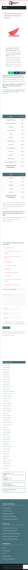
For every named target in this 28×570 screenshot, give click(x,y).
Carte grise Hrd (6, 401)
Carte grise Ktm (6, 413)
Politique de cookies (7, 556)
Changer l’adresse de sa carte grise (10, 528)
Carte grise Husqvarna (7, 405)
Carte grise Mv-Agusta (7, 425)
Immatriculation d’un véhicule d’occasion (11, 533)
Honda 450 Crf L (7, 276)
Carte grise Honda (6, 398)
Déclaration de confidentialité (9, 559)
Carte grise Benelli (6, 367)
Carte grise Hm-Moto (7, 396)
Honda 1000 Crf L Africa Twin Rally (11, 284)
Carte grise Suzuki (6, 451)
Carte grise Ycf (6, 468)
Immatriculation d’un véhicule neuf (10, 530)
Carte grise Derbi (6, 384)
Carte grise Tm (6, 458)
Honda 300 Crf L (7, 269)
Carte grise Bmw (6, 372)
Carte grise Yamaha (7, 465)
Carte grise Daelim (6, 381)
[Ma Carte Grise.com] (14, 3)
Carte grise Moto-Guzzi (7, 422)
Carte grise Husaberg (7, 403)
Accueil (4, 547)
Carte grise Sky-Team (7, 446)
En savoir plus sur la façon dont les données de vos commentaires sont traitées (14, 333)
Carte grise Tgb (6, 456)
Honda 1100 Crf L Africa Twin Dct (11, 272)
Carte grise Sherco (6, 444)
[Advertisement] (14, 83)
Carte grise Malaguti (7, 417)
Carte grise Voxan (6, 463)
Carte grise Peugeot (7, 432)
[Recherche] (25, 3)
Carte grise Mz (6, 427)
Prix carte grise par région (8, 513)
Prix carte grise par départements (10, 516)
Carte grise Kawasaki (7, 410)
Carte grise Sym (6, 453)
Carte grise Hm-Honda (7, 393)
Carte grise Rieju (6, 439)
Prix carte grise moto (7, 511)
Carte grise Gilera (6, 389)
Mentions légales (6, 550)
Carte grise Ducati (6, 386)
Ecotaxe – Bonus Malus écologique (10, 539)
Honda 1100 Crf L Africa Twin (10, 265)
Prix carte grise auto (7, 508)
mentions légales (20, 568)
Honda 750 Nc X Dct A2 (9, 247)
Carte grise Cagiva (6, 377)
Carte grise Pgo (6, 434)
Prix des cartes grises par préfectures (10, 519)
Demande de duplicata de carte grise (10, 536)
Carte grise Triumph (7, 461)
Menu (5, 7)
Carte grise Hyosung (7, 408)
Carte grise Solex (6, 449)
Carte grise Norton (6, 429)
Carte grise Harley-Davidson (8, 391)
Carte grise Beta (6, 369)
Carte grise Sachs (6, 441)
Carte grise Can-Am (7, 379)
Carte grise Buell (6, 374)
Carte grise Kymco (6, 415)
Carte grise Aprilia (6, 365)
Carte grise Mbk (6, 420)
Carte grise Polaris (6, 437)
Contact (4, 553)
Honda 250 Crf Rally (8, 262)
